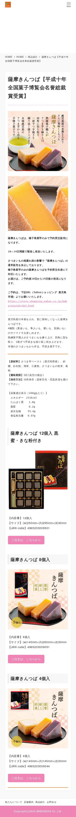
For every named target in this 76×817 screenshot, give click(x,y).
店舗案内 (29, 802)
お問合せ (52, 802)
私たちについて (13, 802)
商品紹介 (40, 802)
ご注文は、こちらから (26, 540)
